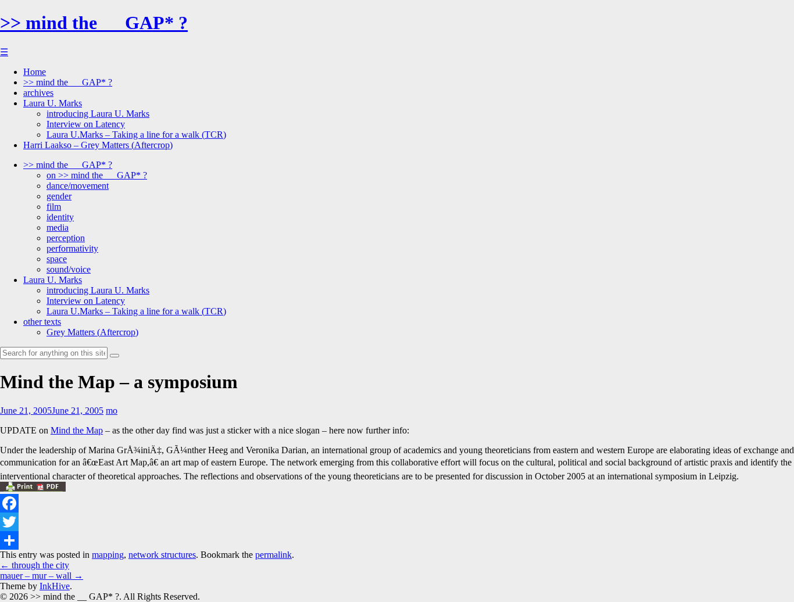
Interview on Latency (86, 124)
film (54, 207)
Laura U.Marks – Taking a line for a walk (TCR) (136, 134)
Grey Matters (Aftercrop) (92, 332)
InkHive (55, 586)
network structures (162, 555)
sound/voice (69, 269)
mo (111, 410)
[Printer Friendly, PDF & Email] (33, 488)
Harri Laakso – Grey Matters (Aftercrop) (98, 145)
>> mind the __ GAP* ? (94, 22)
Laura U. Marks (52, 103)
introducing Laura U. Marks (98, 114)
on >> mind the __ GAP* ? (97, 175)
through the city (34, 565)
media (58, 227)
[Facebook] (397, 503)
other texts (42, 322)
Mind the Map (77, 430)
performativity (72, 248)
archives (38, 93)
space (57, 259)
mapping (108, 555)
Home (34, 72)
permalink (273, 555)
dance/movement (78, 186)
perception (66, 238)
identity (60, 217)
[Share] (397, 540)
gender (59, 196)
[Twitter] (397, 522)
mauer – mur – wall (41, 575)
